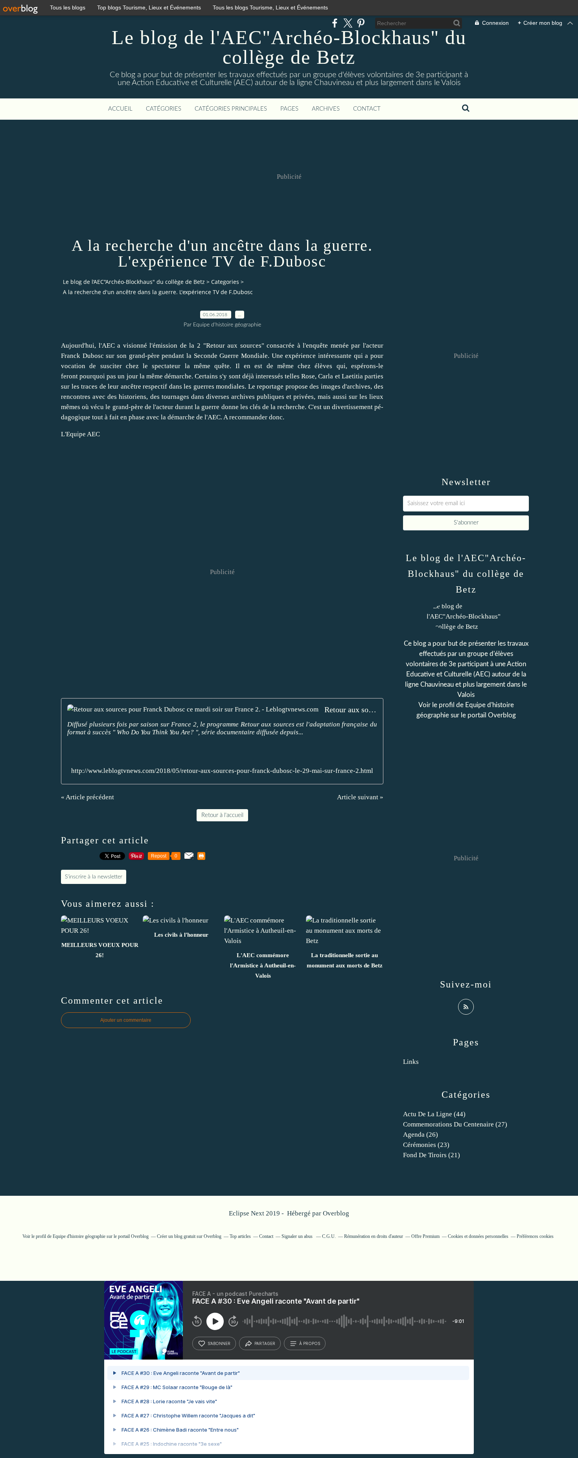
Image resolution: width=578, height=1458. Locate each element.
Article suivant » (360, 797)
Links (411, 1061)
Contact (367, 109)
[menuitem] (120, 109)
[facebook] (335, 23)
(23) (426, 1145)
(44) (434, 1114)
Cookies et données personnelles (478, 1236)
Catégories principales (231, 109)
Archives (326, 109)
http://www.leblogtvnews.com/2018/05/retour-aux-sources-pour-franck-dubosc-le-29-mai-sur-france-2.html (222, 770)
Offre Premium (425, 1236)
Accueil (120, 109)
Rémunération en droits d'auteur (373, 1236)
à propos (309, 1343)
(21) (431, 1155)
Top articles (240, 1236)
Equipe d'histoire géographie (79, 1236)
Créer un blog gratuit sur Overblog (189, 1236)
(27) (455, 1124)
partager (264, 1343)
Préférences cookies (535, 1236)
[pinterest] (361, 23)
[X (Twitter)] (348, 23)
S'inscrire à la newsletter (93, 877)
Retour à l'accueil (222, 815)
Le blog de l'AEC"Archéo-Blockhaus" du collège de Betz (289, 47)
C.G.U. (329, 1236)
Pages (289, 109)
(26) (420, 1134)
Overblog (336, 1213)
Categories (225, 281)
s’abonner (219, 1343)
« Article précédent (87, 797)
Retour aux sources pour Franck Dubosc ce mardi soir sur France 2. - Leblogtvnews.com (350, 709)
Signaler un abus (298, 1236)
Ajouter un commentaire (125, 1020)
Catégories (163, 109)
